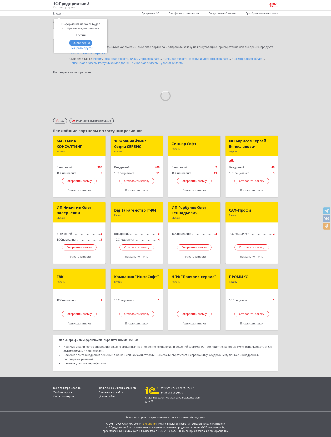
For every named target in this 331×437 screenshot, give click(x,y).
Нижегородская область (248, 59)
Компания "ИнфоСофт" (136, 276)
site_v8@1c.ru (175, 392)
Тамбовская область (144, 63)
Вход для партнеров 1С (67, 388)
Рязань (74, 53)
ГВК (60, 276)
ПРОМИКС (238, 276)
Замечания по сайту (111, 392)
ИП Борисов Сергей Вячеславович (247, 144)
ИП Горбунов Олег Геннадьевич (189, 210)
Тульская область (171, 63)
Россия (97, 59)
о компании (149, 423)
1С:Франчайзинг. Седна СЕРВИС (130, 144)
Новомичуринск (94, 53)
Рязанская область (116, 59)
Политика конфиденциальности (118, 388)
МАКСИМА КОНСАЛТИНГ (69, 144)
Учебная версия (62, 392)
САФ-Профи (240, 210)
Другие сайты (107, 396)
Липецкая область (175, 59)
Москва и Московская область (209, 59)
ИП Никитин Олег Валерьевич (74, 210)
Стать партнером (63, 396)
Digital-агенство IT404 (135, 210)
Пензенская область (83, 63)
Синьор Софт (184, 143)
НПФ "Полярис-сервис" (194, 276)
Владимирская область (145, 59)
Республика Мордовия (113, 63)
